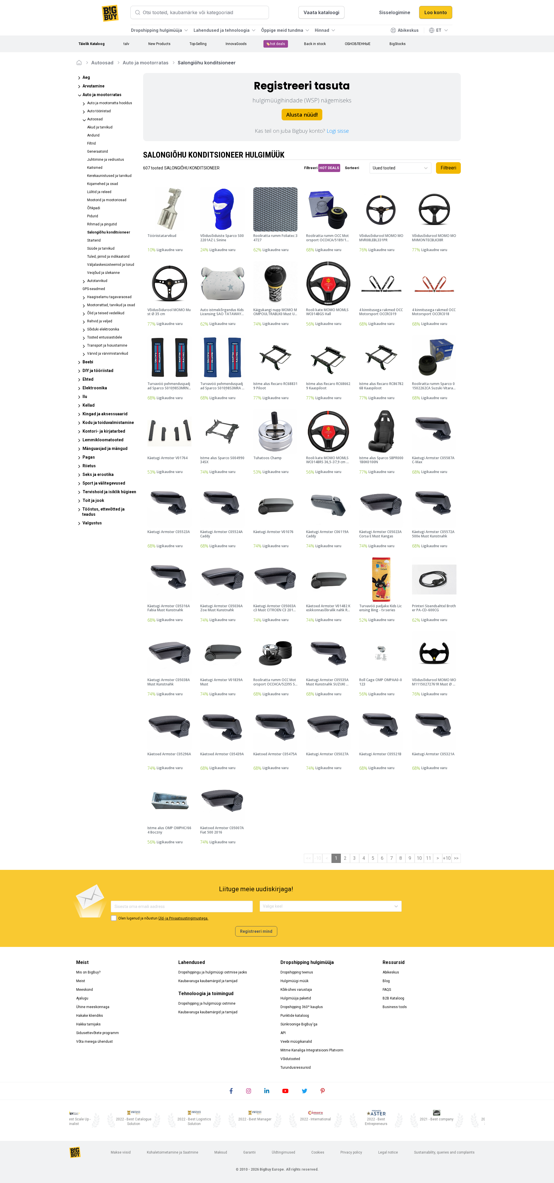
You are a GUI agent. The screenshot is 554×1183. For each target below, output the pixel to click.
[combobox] (373, 168)
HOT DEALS (329, 168)
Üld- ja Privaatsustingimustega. (183, 918)
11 (428, 858)
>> (456, 858)
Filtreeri (448, 168)
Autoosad (102, 63)
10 (419, 858)
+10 (447, 858)
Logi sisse (338, 130)
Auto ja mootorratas (146, 63)
